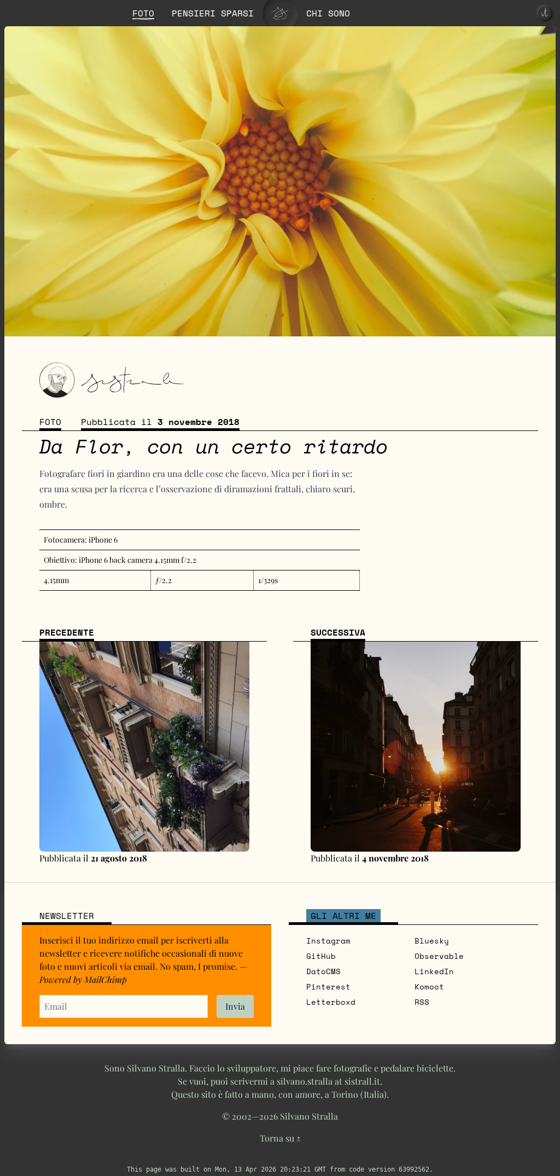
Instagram (328, 940)
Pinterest (328, 986)
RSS (422, 1002)
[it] (544, 13)
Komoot (429, 986)
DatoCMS (323, 971)
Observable (439, 956)
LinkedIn (434, 971)
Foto (50, 421)
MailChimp (105, 979)
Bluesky (432, 940)
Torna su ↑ (280, 1138)
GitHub (321, 956)
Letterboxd (330, 1002)
